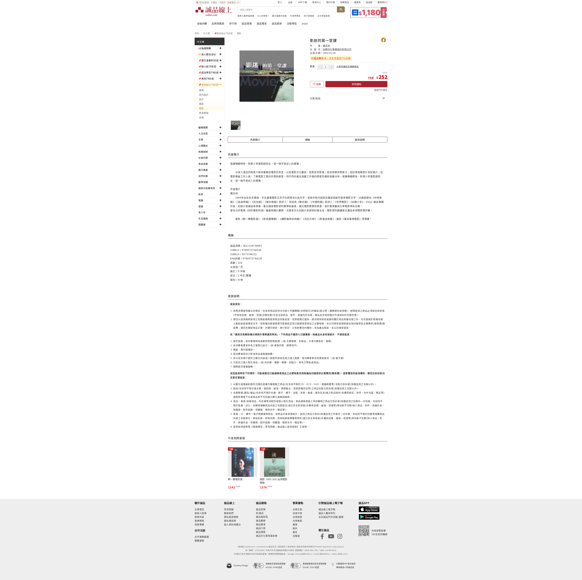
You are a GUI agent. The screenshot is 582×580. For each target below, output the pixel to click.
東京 (295, 532)
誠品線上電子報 (327, 509)
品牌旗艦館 (218, 23)
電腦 (200, 200)
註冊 (290, 2)
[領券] (368, 12)
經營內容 (199, 516)
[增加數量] (331, 66)
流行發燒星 (309, 15)
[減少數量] (319, 66)
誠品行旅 (261, 528)
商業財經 (203, 151)
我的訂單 (330, 2)
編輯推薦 (203, 127)
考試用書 (203, 163)
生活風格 (203, 218)
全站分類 (202, 23)
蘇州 (295, 528)
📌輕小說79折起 (207, 66)
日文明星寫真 (323, 15)
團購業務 (199, 540)
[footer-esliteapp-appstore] (369, 509)
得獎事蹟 (199, 524)
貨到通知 (356, 84)
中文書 (206, 33)
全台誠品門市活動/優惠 (331, 516)
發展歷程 (199, 520)
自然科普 (203, 176)
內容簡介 (255, 139)
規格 (307, 139)
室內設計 (204, 94)
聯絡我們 (229, 513)
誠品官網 (261, 509)
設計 (201, 99)
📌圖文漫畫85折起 (208, 60)
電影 (239, 33)
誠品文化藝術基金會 (267, 535)
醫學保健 (203, 182)
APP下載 (302, 2)
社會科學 (203, 157)
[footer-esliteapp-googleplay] (369, 516)
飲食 (200, 194)
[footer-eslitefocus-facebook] (322, 536)
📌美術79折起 (206, 78)
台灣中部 (297, 513)
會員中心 (316, 2)
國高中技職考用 (206, 188)
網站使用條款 (231, 516)
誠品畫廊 (277, 23)
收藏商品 (344, 2)
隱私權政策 (230, 520)
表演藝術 (204, 112)
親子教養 (203, 169)
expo (305, 23)
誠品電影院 (262, 516)
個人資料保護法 (232, 524)
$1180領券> (263, 15)
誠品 (261, 512)
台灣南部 (297, 516)
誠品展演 (261, 524)
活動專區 (292, 23)
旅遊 (200, 206)
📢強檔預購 (204, 48)
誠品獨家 (262, 23)
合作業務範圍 (202, 536)
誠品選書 (247, 23)
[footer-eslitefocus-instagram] (339, 536)
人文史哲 (203, 133)
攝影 (201, 103)
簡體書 (202, 224)
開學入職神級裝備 (245, 15)
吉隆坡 (296, 535)
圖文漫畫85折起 (279, 15)
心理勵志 (203, 145)
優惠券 (357, 2)
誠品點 (369, 2)
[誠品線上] (213, 11)
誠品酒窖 (261, 531)
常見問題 (229, 509)
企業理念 (199, 509)
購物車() (382, 2)
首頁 (197, 33)
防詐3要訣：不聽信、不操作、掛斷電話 (219, 2)
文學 (200, 139)
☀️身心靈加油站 (207, 54)
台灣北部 (297, 509)
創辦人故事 (201, 513)
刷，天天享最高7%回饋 (331, 58)
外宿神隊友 (295, 15)
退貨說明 (360, 139)
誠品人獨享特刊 (327, 513)
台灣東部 (297, 520)
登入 (280, 2)
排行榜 (233, 23)
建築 (201, 90)
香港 (295, 524)
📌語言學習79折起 (208, 72)
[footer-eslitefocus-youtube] (331, 536)
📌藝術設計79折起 (223, 33)
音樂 (201, 117)
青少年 (202, 212)
